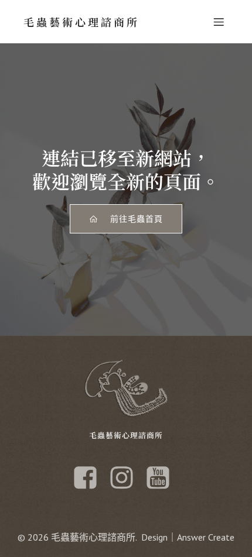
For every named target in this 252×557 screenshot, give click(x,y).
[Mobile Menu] (219, 22)
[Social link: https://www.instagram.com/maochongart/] (126, 478)
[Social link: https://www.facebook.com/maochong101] (89, 478)
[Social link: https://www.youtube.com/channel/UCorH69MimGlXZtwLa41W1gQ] (162, 478)
